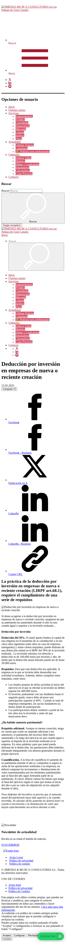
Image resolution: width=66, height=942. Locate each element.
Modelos (20, 161)
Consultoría (21, 122)
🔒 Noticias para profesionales (32, 151)
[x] (9, 79)
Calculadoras (22, 170)
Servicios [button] (13, 113)
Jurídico (19, 135)
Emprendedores (24, 116)
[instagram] (9, 86)
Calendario (21, 148)
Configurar (19, 935)
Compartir (8, 389)
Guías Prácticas (24, 173)
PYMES (20, 119)
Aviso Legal (16, 857)
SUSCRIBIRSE (10, 844)
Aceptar (7, 935)
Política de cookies (19, 863)
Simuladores (22, 167)
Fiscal (18, 138)
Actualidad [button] (14, 141)
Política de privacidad (21, 860)
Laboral (19, 132)
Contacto (13, 176)
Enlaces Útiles (23, 157)
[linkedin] (9, 83)
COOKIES (7, 939)
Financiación (22, 125)
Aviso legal (14, 884)
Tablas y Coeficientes (27, 164)
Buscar (5, 190)
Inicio (11, 106)
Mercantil (20, 129)
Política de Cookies (19, 891)
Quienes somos (16, 110)
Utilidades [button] (14, 154)
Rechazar (33, 935)
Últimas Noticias (24, 144)
